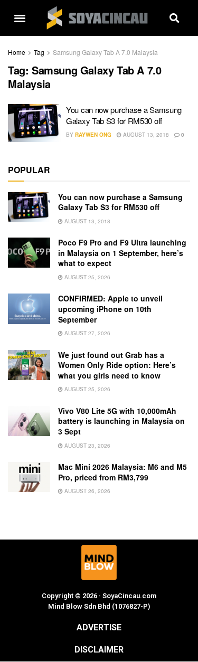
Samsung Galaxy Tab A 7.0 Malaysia (105, 52)
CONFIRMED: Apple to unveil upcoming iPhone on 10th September (110, 308)
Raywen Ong (93, 134)
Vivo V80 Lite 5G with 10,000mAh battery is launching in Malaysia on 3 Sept (121, 421)
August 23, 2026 (86, 445)
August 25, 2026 (86, 277)
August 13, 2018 (145, 134)
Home (16, 52)
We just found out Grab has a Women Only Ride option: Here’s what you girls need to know (117, 365)
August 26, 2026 (86, 491)
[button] (19, 18)
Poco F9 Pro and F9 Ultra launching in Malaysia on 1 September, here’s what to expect (122, 252)
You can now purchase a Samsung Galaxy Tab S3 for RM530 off (124, 115)
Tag (39, 52)
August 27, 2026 (86, 333)
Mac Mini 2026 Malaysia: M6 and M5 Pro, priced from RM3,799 (122, 472)
